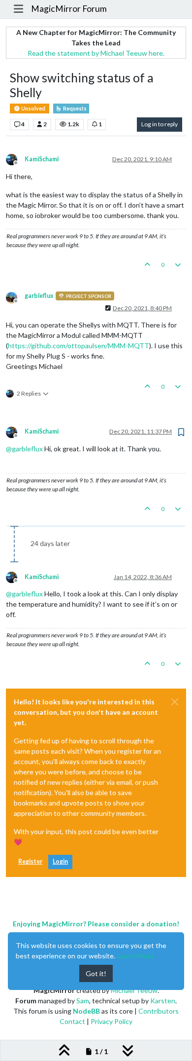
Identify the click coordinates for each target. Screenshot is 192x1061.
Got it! (96, 973)
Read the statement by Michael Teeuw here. (96, 53)
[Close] (174, 702)
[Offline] (15, 159)
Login (60, 861)
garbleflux (39, 295)
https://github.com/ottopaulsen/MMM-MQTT (78, 345)
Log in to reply (159, 124)
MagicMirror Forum (69, 8)
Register (30, 861)
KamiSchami (42, 159)
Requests (74, 108)
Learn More (135, 955)
